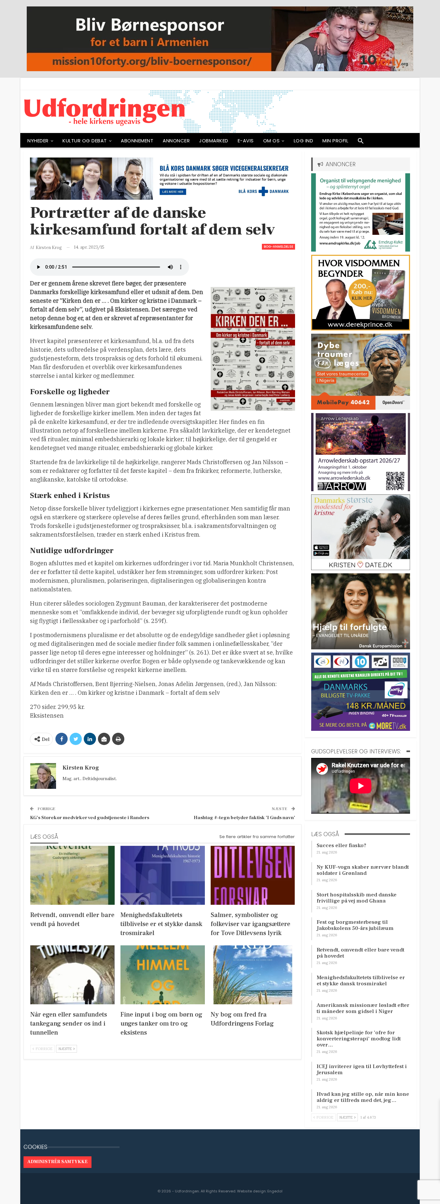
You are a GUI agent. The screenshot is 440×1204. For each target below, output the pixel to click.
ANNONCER (176, 140)
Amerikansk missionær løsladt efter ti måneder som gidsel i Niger (363, 1008)
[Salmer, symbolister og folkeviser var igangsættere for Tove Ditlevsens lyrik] (253, 875)
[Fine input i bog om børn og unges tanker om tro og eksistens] (162, 974)
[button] (361, 142)
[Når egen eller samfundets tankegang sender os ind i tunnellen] (72, 974)
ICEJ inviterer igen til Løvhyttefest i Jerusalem (362, 1069)
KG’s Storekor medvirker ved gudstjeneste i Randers (89, 818)
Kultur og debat (84, 140)
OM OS (271, 140)
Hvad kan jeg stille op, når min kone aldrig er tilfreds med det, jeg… (363, 1097)
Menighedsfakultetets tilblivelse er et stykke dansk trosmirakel (361, 980)
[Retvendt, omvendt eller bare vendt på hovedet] (72, 875)
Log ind (303, 140)
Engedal (274, 1191)
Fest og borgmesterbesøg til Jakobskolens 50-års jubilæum (355, 925)
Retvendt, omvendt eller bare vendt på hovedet (360, 953)
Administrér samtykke (57, 1162)
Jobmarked (213, 140)
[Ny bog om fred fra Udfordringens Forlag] (253, 974)
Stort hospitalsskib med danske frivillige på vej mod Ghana (357, 897)
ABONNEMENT (137, 140)
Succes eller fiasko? (341, 845)
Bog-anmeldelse (278, 246)
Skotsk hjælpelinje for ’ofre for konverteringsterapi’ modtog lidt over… (359, 1038)
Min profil (335, 140)
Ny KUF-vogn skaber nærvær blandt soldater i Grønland (363, 870)
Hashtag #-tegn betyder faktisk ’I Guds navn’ (244, 818)
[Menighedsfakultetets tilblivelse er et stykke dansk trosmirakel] (162, 875)
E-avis (246, 140)
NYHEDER (38, 140)
